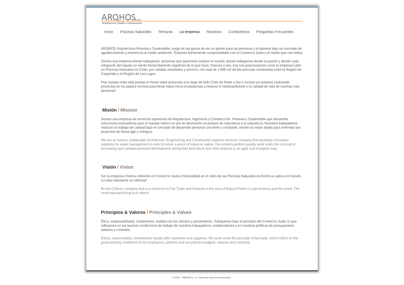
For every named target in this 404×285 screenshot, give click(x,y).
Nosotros (214, 32)
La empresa (189, 32)
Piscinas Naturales (136, 32)
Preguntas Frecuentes (275, 32)
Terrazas (165, 32)
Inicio (108, 32)
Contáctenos (239, 32)
